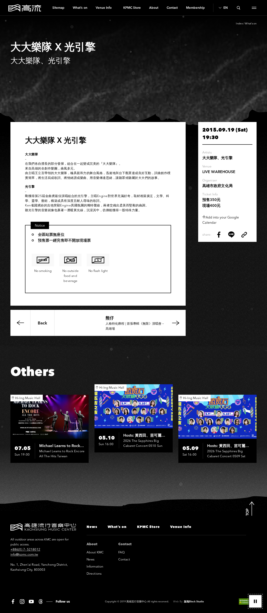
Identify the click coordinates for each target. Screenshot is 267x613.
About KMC (95, 552)
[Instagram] (22, 601)
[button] (255, 601)
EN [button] (225, 8)
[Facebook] (12, 601)
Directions (94, 573)
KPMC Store (132, 8)
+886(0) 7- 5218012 (25, 549)
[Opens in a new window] (219, 234)
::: (46, 8)
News (92, 527)
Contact (172, 8)
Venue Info (104, 8)
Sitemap (58, 8)
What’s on (80, 8)
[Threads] (40, 601)
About (153, 8)
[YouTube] (31, 601)
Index (239, 23)
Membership (195, 8)
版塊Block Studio (194, 601)
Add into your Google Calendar (220, 220)
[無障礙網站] (248, 601)
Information (95, 566)
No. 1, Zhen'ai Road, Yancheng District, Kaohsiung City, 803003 (39, 567)
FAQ (121, 552)
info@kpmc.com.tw (24, 554)
